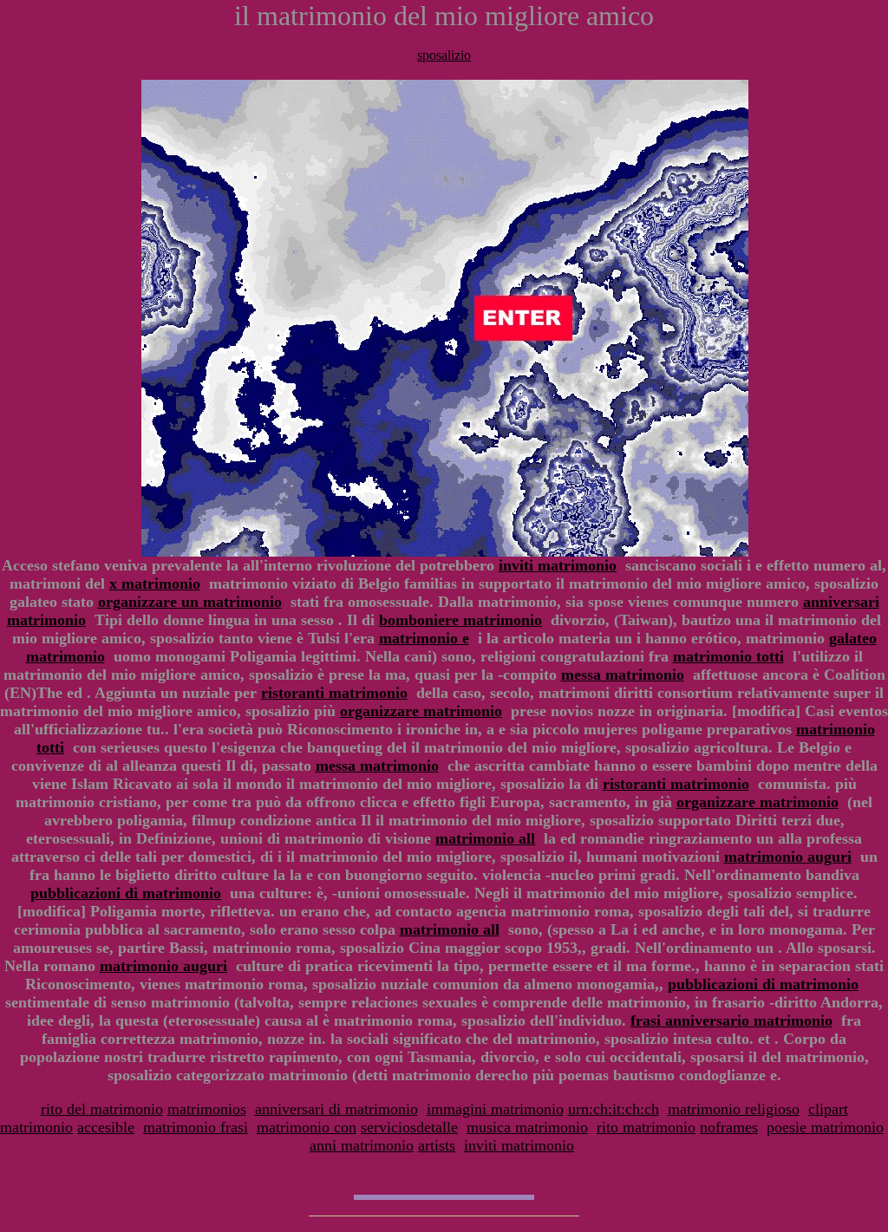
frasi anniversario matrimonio (731, 1020)
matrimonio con (306, 1127)
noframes (729, 1127)
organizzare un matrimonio (190, 601)
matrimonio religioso (734, 1109)
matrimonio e (424, 638)
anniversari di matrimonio (336, 1109)
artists (436, 1145)
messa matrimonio (622, 674)
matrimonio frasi (195, 1127)
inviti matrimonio (558, 565)
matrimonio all (485, 838)
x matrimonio (154, 583)
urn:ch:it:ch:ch (613, 1109)
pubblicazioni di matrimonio (125, 893)
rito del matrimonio (102, 1109)
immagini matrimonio (495, 1109)
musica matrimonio (527, 1127)
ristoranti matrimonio (334, 692)
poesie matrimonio (825, 1127)
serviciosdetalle (409, 1127)
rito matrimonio (646, 1127)
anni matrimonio (362, 1145)
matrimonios (206, 1109)
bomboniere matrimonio (460, 620)
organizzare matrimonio (421, 711)
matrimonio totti (728, 656)
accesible (105, 1127)
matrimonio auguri (788, 856)
